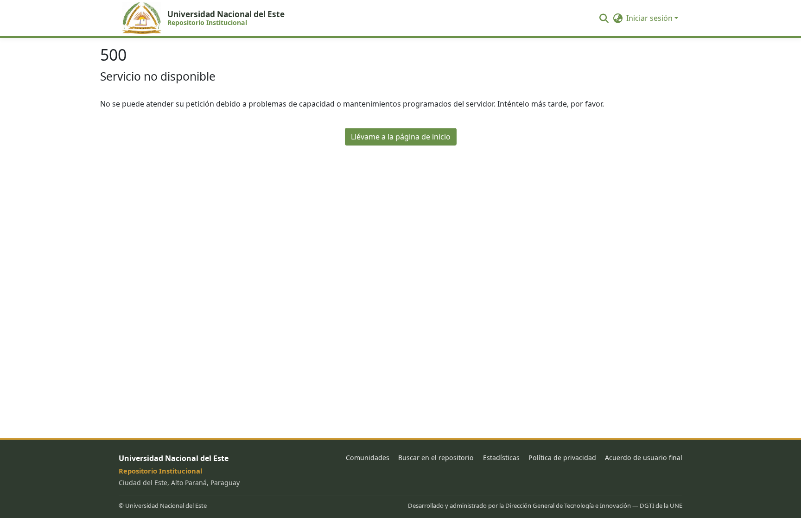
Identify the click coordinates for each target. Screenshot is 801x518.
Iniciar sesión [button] (650, 18)
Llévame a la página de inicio (401, 137)
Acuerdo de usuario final (643, 457)
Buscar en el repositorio (436, 457)
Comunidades (367, 457)
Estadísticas (501, 457)
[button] (205, 18)
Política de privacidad (562, 457)
